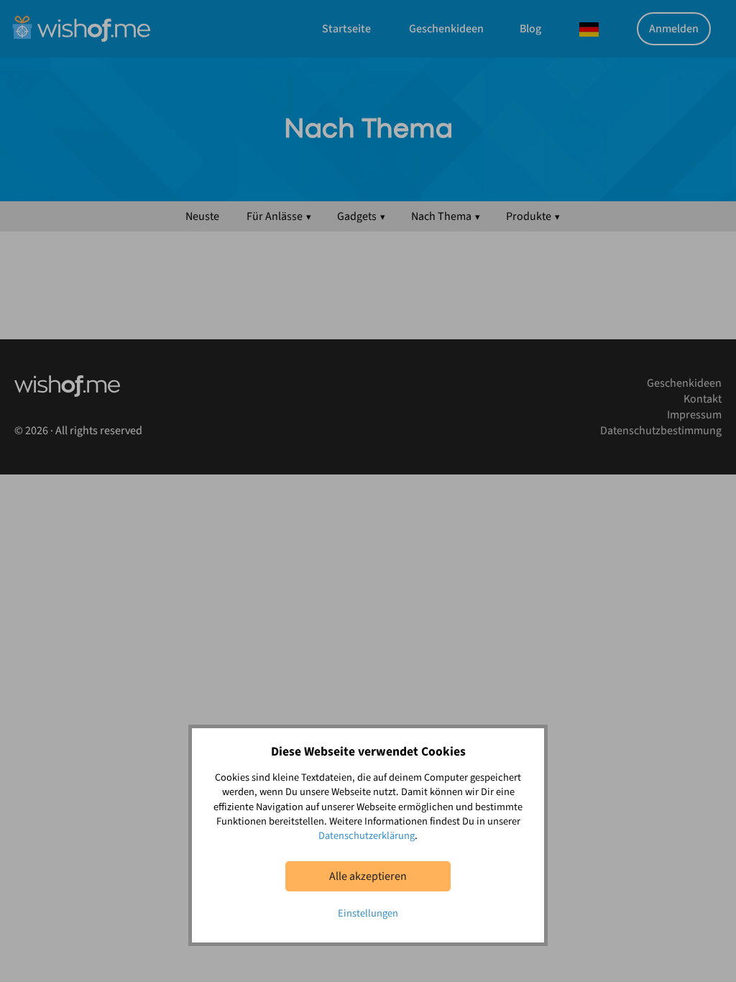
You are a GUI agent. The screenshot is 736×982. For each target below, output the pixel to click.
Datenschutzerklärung (366, 835)
